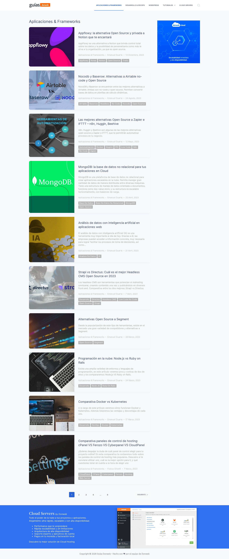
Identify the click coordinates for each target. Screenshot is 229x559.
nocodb (126, 103)
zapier (93, 151)
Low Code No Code (128, 299)
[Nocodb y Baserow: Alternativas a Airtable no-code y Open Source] (51, 90)
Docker (99, 147)
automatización (86, 147)
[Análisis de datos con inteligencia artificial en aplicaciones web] (51, 239)
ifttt (116, 147)
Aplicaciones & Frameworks (109, 5)
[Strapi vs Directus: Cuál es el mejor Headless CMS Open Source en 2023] (51, 287)
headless (104, 103)
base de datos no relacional (109, 203)
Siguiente (141, 495)
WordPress (154, 5)
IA (99, 256)
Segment (98, 342)
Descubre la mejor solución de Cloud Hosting (52, 541)
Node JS (96, 385)
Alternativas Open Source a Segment (103, 319)
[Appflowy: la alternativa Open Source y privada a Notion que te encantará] (51, 47)
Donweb (145, 554)
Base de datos (86, 203)
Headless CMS (109, 299)
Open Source (114, 60)
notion (102, 60)
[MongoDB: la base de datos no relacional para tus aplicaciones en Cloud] (51, 187)
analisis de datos (87, 256)
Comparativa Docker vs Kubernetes (102, 401)
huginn (109, 147)
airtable (83, 103)
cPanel (96, 474)
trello (125, 60)
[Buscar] (198, 5)
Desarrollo (84, 299)
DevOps (95, 425)
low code (126, 147)
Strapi (97, 303)
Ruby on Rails (108, 385)
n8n (135, 147)
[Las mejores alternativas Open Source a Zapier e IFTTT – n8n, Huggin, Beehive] (51, 135)
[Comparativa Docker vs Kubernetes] (51, 413)
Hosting (128, 474)
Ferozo (119, 474)
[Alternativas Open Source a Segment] (51, 331)
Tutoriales (168, 5)
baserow (93, 103)
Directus (96, 299)
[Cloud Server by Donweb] (157, 528)
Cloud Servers (186, 5)
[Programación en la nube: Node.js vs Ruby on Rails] (51, 372)
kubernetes (116, 425)
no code (116, 103)
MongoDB (130, 203)
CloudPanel (84, 474)
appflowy (83, 60)
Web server (84, 478)
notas (93, 60)
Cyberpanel (107, 474)
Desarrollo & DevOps (135, 5)
